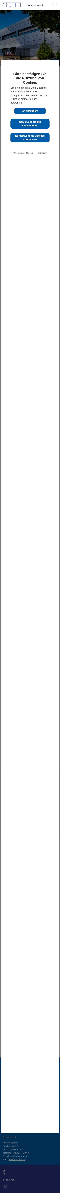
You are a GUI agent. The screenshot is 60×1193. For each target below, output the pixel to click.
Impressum (43, 153)
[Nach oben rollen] (54, 1186)
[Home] (11, 5)
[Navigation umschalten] (54, 5)
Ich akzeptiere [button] (30, 111)
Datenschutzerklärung (23, 153)
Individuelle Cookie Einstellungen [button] (30, 124)
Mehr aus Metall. (35, 5)
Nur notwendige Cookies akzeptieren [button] (30, 137)
